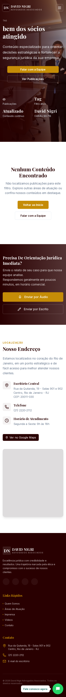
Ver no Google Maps (22, 437)
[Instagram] (15, 581)
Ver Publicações (33, 79)
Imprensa (10, 614)
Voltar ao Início (33, 205)
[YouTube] (25, 581)
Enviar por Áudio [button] (36, 297)
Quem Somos (12, 603)
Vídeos (9, 619)
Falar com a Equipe (33, 69)
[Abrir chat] (57, 688)
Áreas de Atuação (15, 609)
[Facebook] (6, 581)
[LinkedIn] (34, 581)
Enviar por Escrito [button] (36, 309)
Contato (9, 625)
